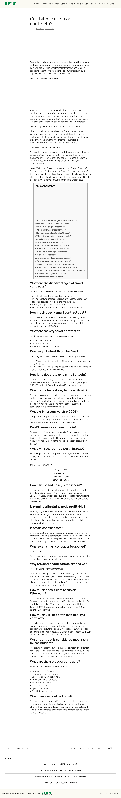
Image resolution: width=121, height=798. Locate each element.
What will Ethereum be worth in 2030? (52, 245)
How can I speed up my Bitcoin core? (53, 248)
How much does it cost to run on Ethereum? (56, 264)
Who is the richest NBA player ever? (60, 764)
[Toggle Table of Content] (83, 217)
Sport (47, 29)
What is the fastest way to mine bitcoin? (53, 236)
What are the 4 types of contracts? (52, 273)
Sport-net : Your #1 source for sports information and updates (21, 793)
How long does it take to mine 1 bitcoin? (53, 233)
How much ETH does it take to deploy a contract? (58, 267)
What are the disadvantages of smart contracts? (56, 220)
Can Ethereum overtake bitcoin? (50, 242)
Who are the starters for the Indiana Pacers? (60, 770)
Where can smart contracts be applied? (54, 258)
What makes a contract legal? (50, 276)
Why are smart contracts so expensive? (54, 261)
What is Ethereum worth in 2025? (50, 239)
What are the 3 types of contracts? (51, 226)
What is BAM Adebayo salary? (18, 748)
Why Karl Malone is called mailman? (60, 783)
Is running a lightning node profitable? (53, 251)
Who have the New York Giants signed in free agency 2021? (92, 748)
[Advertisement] (60, 45)
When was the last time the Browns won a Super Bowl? (60, 776)
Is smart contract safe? (47, 254)
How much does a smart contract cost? (53, 223)
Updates (51, 29)
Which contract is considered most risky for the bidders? (61, 270)
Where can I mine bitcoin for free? (50, 230)
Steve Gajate (40, 29)
